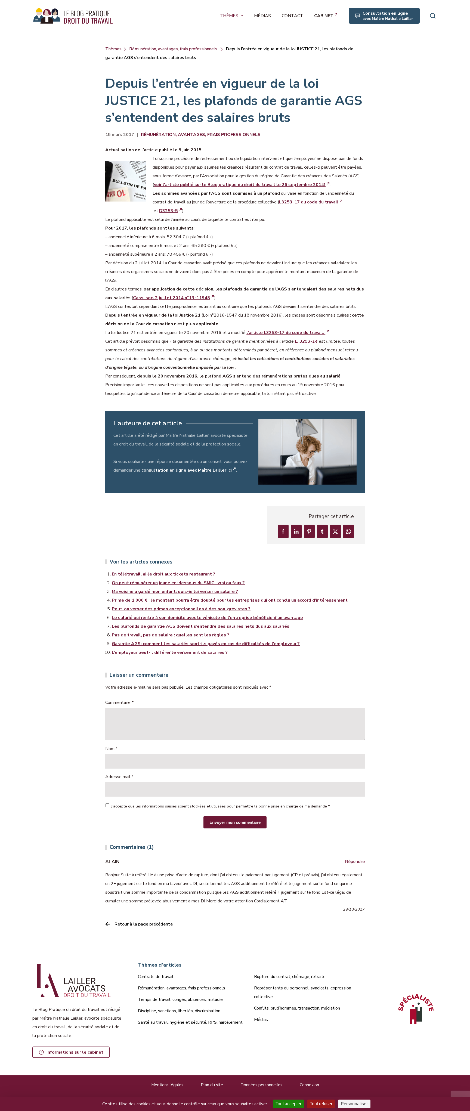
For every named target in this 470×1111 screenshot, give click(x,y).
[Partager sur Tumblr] (322, 531)
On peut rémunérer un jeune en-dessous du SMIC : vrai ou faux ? (178, 583)
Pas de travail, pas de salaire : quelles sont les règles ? (170, 635)
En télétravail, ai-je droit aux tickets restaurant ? (163, 574)
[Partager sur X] (335, 531)
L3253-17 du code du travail (308, 202)
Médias (261, 1020)
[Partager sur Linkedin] (296, 531)
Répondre (355, 862)
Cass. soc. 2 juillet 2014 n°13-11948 (171, 298)
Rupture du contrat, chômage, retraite (290, 977)
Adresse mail (119, 777)
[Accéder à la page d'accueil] (73, 16)
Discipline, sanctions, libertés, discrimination (179, 1011)
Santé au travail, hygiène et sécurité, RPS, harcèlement (190, 1022)
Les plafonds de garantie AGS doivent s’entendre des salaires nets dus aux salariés (200, 626)
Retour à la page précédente (144, 924)
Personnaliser (354, 1103)
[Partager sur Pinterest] (309, 531)
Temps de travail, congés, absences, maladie (180, 999)
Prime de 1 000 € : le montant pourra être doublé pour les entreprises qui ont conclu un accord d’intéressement (230, 600)
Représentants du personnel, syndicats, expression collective (302, 992)
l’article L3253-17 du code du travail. (285, 333)
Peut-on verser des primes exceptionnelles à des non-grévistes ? (181, 609)
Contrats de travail (156, 977)
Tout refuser (321, 1103)
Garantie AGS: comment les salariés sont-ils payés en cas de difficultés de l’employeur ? (206, 644)
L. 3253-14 (306, 341)
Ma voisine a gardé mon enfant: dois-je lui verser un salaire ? (175, 592)
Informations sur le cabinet (75, 1052)
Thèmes (113, 49)
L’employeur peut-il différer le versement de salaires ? (170, 652)
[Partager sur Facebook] (283, 531)
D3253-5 (168, 211)
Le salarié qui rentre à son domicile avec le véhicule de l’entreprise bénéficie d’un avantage (207, 618)
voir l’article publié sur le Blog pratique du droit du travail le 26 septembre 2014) (240, 185)
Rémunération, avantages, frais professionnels (173, 49)
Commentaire (119, 702)
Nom (111, 749)
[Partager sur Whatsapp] (348, 531)
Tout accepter (288, 1103)
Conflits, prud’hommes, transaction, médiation (297, 1008)
